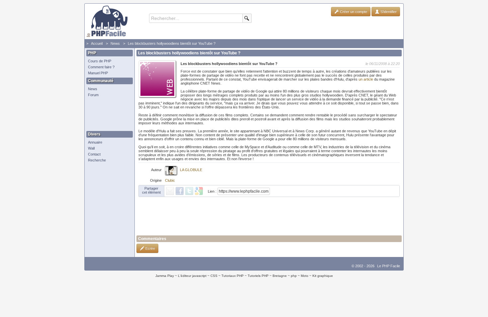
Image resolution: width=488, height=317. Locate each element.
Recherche (97, 160)
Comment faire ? (101, 67)
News (115, 43)
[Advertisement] (108, 114)
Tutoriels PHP (258, 276)
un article (366, 79)
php (294, 276)
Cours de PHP (99, 61)
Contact (94, 154)
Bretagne (280, 276)
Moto (304, 276)
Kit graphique (322, 276)
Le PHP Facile (388, 266)
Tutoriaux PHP (232, 276)
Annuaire (95, 142)
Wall (91, 148)
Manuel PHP (98, 73)
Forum (93, 95)
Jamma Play (164, 276)
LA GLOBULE (191, 170)
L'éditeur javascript (192, 276)
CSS (213, 276)
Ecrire (149, 248)
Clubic (170, 180)
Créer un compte (353, 12)
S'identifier (388, 12)
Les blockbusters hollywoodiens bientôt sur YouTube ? (171, 43)
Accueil (97, 43)
